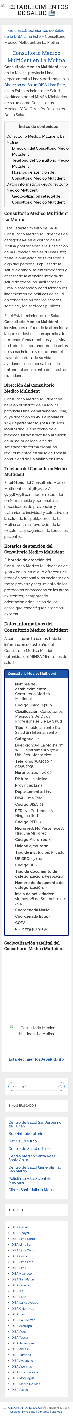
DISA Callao (20, 1227)
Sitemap (56, 1411)
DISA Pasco (20, 1390)
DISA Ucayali (21, 1233)
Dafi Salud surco (22, 1141)
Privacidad (29, 1411)
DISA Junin (19, 1314)
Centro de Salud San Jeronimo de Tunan (35, 1124)
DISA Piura (19, 1297)
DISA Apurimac (22, 1366)
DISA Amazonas (23, 1343)
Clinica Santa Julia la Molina (31, 1190)
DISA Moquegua (23, 1378)
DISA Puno (19, 1331)
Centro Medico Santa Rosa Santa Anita (32, 1158)
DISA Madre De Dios (26, 1384)
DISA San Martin (23, 1279)
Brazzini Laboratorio (25, 1133)
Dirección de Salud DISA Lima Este (34, 85)
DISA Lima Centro (24, 1250)
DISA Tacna (20, 1337)
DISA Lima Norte (23, 1239)
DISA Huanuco (22, 1273)
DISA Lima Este (22, 1262)
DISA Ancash (21, 1349)
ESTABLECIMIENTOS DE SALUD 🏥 (24, 1407)
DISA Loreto (20, 1285)
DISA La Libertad (23, 1320)
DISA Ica (17, 1291)
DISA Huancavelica (25, 1372)
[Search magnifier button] (60, 1086)
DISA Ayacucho (22, 1360)
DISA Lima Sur (21, 1244)
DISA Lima (19, 1268)
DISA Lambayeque (25, 1302)
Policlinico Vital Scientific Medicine (29, 1180)
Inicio (8, 30)
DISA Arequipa (22, 1326)
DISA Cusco (20, 1256)
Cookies (15, 1411)
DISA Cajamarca (23, 1308)
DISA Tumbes (21, 1355)
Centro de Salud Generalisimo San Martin (34, 1169)
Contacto (43, 1411)
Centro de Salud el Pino (29, 1148)
